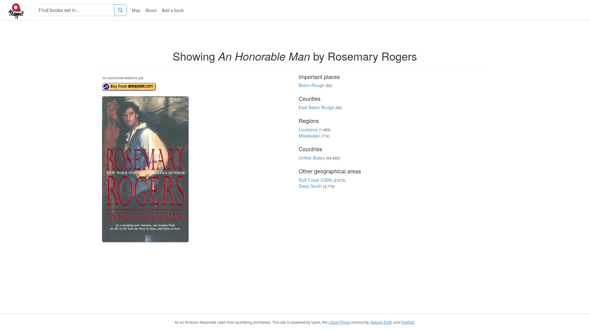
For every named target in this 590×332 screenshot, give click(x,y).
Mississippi (309, 135)
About (151, 10)
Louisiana (308, 129)
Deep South (310, 186)
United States (312, 158)
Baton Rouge (311, 85)
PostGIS (408, 322)
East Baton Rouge (316, 107)
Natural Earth (381, 322)
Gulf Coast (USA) (315, 180)
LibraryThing (339, 322)
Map (136, 10)
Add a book (173, 10)
